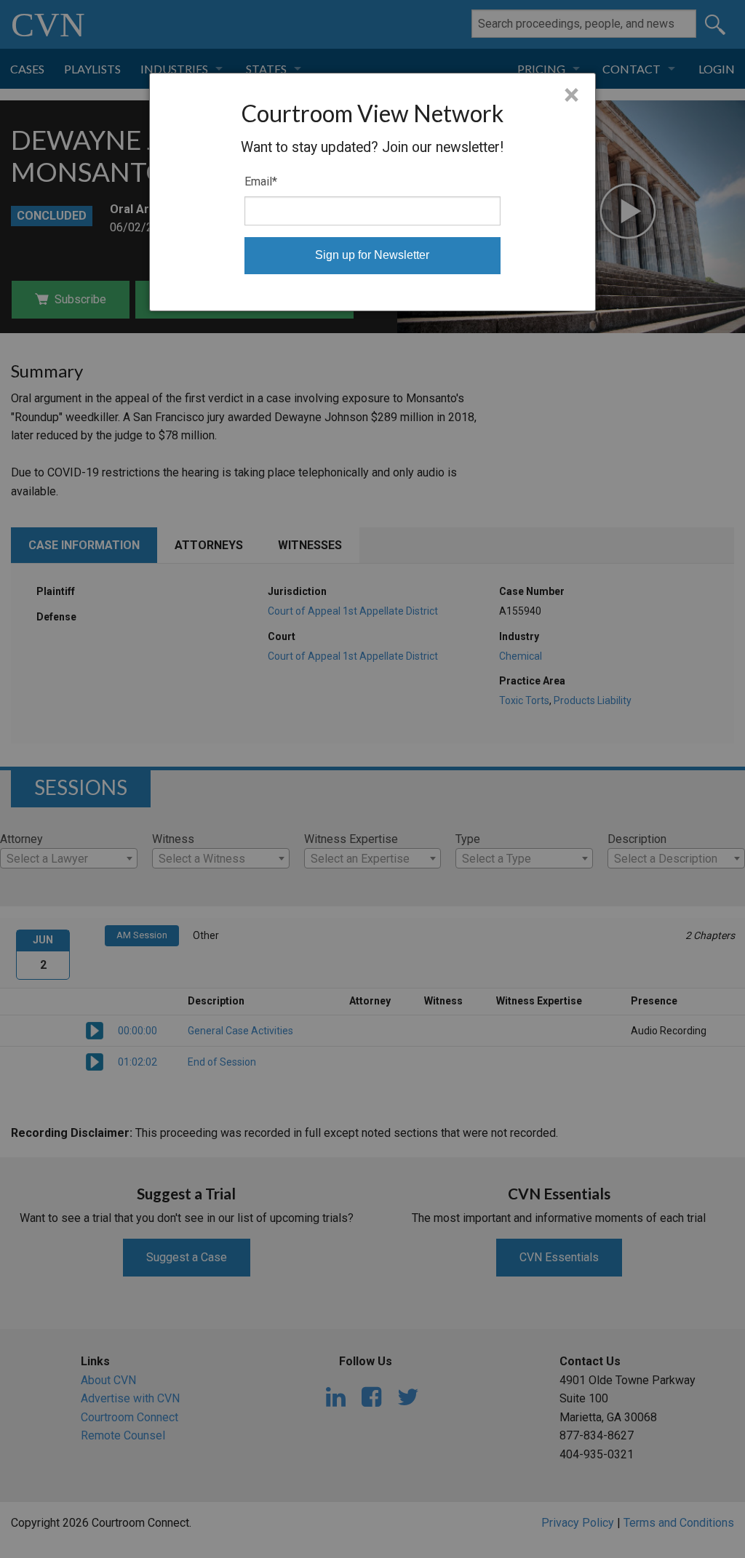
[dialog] (372, 192)
